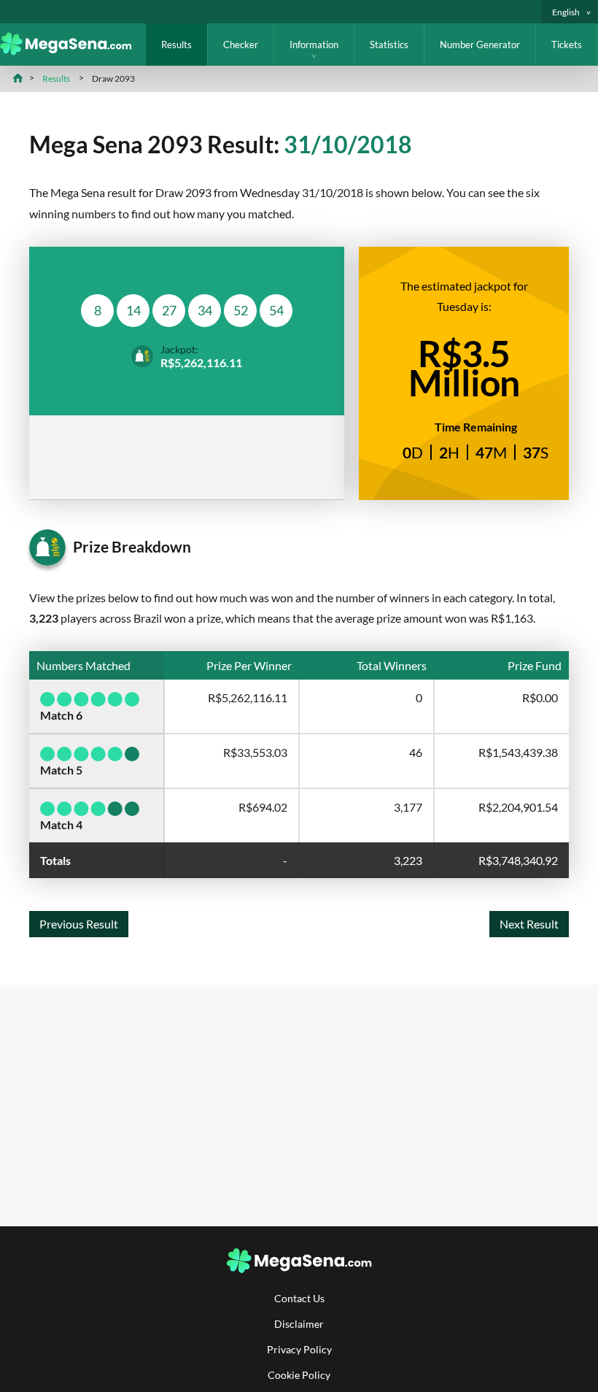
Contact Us (299, 1298)
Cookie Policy (299, 1375)
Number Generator (480, 44)
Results (176, 44)
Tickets (566, 44)
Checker (240, 44)
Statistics (389, 44)
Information (314, 44)
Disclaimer (299, 1324)
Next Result (529, 924)
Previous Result (78, 924)
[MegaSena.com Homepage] (73, 51)
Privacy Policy (299, 1349)
